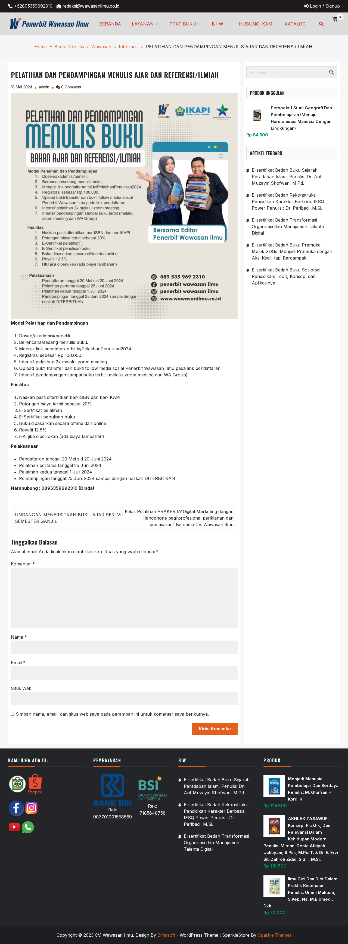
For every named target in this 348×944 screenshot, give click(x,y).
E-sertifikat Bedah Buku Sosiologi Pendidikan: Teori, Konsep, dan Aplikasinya (286, 276)
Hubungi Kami (256, 24)
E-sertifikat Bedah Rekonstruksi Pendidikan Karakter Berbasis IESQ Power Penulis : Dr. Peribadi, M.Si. (288, 201)
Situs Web (21, 688)
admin (44, 87)
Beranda (110, 24)
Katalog (295, 24)
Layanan (143, 24)
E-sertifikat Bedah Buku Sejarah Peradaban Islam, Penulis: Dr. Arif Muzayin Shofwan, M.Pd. (287, 176)
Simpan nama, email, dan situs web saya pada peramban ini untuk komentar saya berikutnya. (112, 714)
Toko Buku (182, 24)
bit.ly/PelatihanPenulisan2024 (101, 348)
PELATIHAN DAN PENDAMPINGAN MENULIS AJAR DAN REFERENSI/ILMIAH (115, 74)
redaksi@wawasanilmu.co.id (90, 6)
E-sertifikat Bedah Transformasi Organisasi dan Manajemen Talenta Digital (288, 226)
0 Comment (71, 87)
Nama (19, 637)
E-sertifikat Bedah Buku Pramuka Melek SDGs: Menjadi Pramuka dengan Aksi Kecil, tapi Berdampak (292, 251)
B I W (217, 24)
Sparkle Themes (275, 935)
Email (18, 662)
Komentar (23, 564)
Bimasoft (166, 935)
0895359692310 (59, 488)
